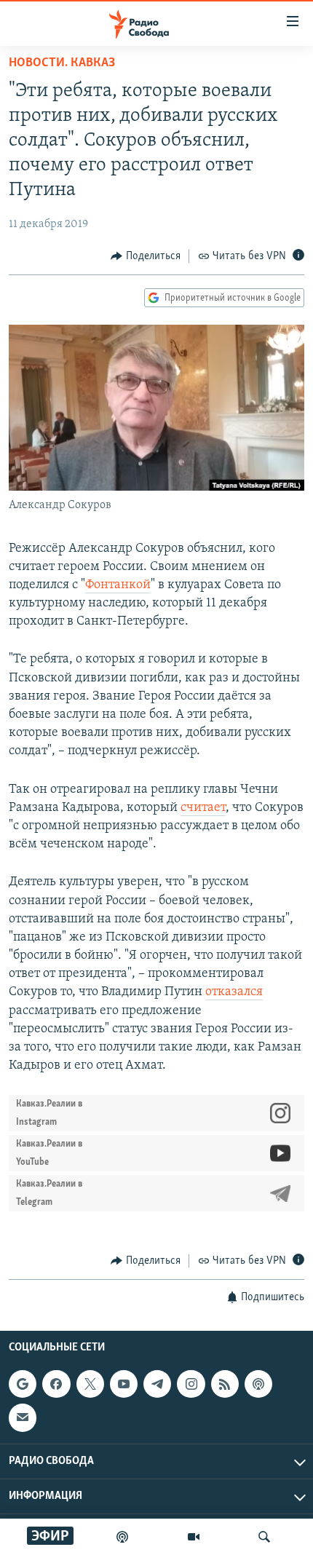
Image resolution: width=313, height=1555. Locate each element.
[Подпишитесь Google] (22, 1384)
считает (203, 808)
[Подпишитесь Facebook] (56, 1384)
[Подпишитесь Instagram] (191, 1384)
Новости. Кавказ (62, 63)
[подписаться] (22, 1417)
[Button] (146, 256)
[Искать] (264, 1537)
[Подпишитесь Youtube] (124, 1384)
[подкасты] (122, 1537)
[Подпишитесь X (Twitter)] (90, 1384)
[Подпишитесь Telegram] (157, 1384)
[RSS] (225, 1384)
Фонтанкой (118, 585)
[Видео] (193, 1537)
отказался (234, 992)
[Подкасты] (258, 1384)
